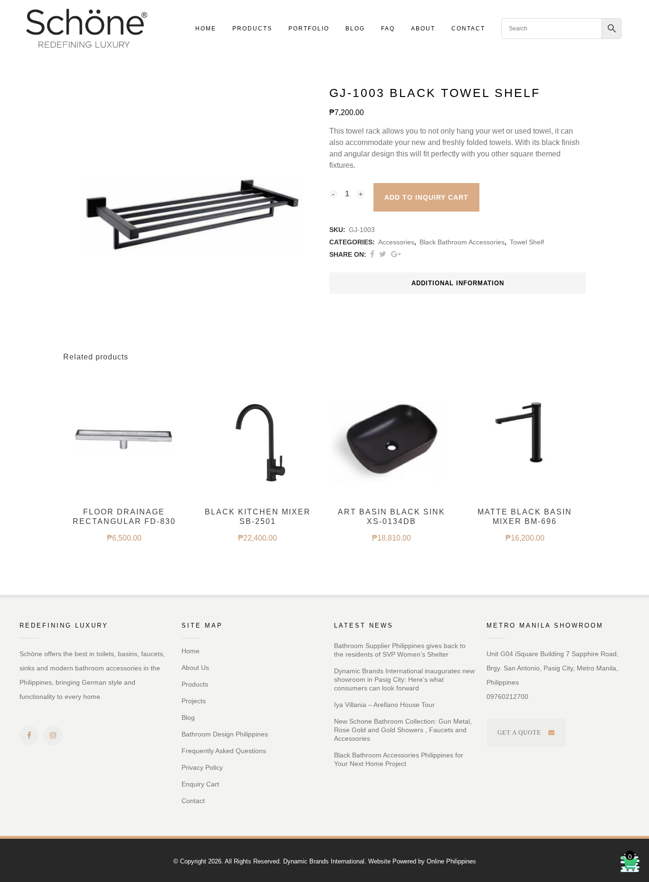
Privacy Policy (202, 767)
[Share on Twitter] (382, 254)
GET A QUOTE (519, 732)
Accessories (396, 242)
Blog (188, 717)
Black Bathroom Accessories (462, 242)
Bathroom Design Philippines (224, 734)
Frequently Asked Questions (223, 751)
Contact (193, 800)
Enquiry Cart (200, 784)
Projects (193, 701)
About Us (195, 667)
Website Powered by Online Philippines (422, 861)
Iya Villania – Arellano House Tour (384, 704)
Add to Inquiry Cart (426, 197)
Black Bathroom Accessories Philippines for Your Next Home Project (398, 759)
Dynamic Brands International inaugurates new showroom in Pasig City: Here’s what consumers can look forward (404, 679)
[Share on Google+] (396, 254)
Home (190, 651)
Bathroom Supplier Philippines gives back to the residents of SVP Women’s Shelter (400, 650)
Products (194, 684)
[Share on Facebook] (372, 254)
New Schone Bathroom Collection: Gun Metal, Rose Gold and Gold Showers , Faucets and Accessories (403, 729)
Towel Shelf (527, 242)
